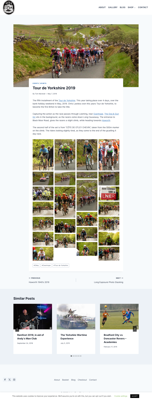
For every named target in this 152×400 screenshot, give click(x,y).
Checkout (82, 380)
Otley (36, 265)
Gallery (112, 7)
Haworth (106, 120)
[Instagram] (14, 380)
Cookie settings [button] (120, 396)
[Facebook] (5, 380)
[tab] (71, 356)
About (102, 7)
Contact (143, 7)
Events (36, 83)
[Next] (135, 329)
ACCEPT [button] (135, 396)
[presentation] (32, 316)
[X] (9, 380)
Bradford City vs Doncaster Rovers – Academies (115, 339)
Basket (65, 380)
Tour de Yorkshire (67, 100)
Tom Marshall (40, 94)
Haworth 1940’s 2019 (39, 280)
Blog (122, 7)
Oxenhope (98, 114)
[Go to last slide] (17, 329)
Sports (43, 83)
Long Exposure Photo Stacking (108, 280)
